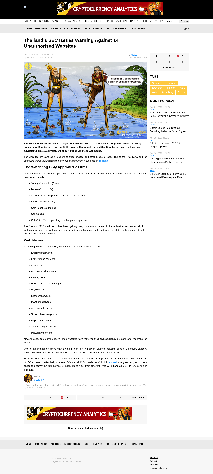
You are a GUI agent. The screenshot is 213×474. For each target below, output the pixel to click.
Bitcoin (181, 92)
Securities (157, 83)
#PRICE (110, 21)
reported (112, 362)
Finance (171, 88)
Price (86, 28)
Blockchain (72, 28)
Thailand (103, 160)
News (28, 28)
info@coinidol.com (158, 468)
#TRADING (71, 21)
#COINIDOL (97, 21)
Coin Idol (39, 380)
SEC (182, 88)
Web (154, 92)
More (169, 21)
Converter (138, 28)
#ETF (145, 21)
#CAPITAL (134, 21)
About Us (154, 457)
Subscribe (154, 461)
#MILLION (121, 21)
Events (98, 28)
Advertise (154, 464)
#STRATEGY (157, 21)
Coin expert (120, 28)
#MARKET (57, 21)
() (85, 428)
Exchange (157, 88)
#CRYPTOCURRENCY (37, 21)
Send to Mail (138, 397)
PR (107, 28)
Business (41, 28)
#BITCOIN (84, 21)
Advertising (167, 92)
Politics (55, 28)
